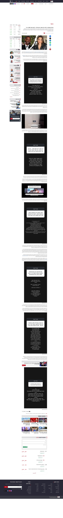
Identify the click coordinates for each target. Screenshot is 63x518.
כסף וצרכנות (23, 1)
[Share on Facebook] (50, 36)
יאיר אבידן (19, 53)
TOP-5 (37, 486)
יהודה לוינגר (46, 425)
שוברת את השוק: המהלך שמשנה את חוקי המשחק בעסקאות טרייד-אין (13, 104)
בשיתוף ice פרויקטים (14, 102)
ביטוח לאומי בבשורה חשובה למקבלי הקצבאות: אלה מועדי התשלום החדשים (26, 424)
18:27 (19, 92)
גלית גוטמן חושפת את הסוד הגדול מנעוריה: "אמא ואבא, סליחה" (26, 432)
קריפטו (51, 489)
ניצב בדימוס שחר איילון (17, 62)
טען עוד (34, 473)
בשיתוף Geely (14, 105)
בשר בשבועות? (42, 451)
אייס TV (37, 488)
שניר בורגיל (45, 259)
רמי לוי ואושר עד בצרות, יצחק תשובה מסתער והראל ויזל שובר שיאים (34, 424)
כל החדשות (11, 96)
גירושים (40, 413)
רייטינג (36, 3)
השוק (43, 1)
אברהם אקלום (43, 413)
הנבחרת (47, 1)
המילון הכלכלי (43, 492)
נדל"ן (35, 1)
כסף (38, 413)
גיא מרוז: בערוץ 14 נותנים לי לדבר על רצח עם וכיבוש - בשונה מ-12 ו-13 (31, 363)
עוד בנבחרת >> (15, 82)
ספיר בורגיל (33, 413)
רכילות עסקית (50, 488)
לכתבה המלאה (23, 365)
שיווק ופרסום (32, 1)
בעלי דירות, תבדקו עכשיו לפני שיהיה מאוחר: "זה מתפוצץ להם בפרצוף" (13, 101)
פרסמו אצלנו (29, 492)
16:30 (19, 86)
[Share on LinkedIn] (50, 40)
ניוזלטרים (28, 3)
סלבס (36, 413)
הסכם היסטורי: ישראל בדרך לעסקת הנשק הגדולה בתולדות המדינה (43, 432)
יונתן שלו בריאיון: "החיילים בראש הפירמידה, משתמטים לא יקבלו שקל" (43, 424)
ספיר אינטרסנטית (40, 455)
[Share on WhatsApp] (50, 43)
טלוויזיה (51, 492)
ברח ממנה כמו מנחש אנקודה (40, 464)
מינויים (44, 486)
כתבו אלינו (29, 486)
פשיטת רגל (30, 413)
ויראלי (16, 1)
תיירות (37, 485)
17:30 (19, 88)
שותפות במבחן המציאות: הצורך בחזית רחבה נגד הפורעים (17, 56)
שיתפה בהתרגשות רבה (25, 255)
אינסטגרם (23, 55)
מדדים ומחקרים (50, 485)
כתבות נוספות (18, 99)
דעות (45, 3)
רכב (44, 489)
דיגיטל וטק (27, 1)
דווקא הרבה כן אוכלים (40, 460)
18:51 (19, 94)
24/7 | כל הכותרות (17, 85)
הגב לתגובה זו (42, 453)
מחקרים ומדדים (41, 3)
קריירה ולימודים (43, 485)
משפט (19, 1)
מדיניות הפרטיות (29, 490)
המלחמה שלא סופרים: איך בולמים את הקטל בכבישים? (17, 61)
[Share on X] (50, 38)
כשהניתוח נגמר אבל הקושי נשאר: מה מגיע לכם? (13, 106)
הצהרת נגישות (29, 489)
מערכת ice (52, 33)
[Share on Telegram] (50, 45)
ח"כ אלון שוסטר (18, 58)
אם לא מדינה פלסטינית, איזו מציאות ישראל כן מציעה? (17, 52)
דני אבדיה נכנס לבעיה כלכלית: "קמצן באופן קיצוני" (34, 432)
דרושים (37, 489)
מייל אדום (22, 3)
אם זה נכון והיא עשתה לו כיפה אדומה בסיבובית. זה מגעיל (36, 469)
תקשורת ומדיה (40, 1)
